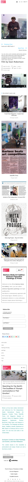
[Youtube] (24, 1)
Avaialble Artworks (14, 476)
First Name (6, 317)
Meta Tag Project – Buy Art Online (14, 238)
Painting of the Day (5, 347)
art (4, 54)
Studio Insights (14, 474)
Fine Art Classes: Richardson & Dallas (14, 469)
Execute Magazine (14, 471)
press (19, 66)
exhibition (19, 56)
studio (23, 58)
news (14, 66)
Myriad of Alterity (18, 58)
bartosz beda (19, 54)
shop (2, 358)
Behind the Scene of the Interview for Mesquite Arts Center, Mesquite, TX (14, 259)
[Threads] (21, 1)
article (7, 54)
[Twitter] (8, 479)
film (12, 58)
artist (10, 54)
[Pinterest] (15, 479)
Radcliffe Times (14, 175)
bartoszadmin (6, 68)
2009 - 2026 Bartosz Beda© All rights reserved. (14, 481)
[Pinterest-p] (26, 1)
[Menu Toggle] (17, 2)
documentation (13, 56)
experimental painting (6, 58)
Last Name (6, 322)
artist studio (4, 342)
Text (2, 360)
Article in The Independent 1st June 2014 (14, 197)
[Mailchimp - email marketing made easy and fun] (11, 460)
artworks (14, 54)
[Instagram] (19, 1)
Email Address (7, 313)
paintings (3, 350)
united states (4, 59)
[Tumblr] (19, 479)
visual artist (10, 59)
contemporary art (5, 56)
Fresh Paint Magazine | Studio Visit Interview (14, 114)
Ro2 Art (3, 355)
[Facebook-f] (23, 1)
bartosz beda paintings (19, 55)
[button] (3, 337)
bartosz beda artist (10, 55)
